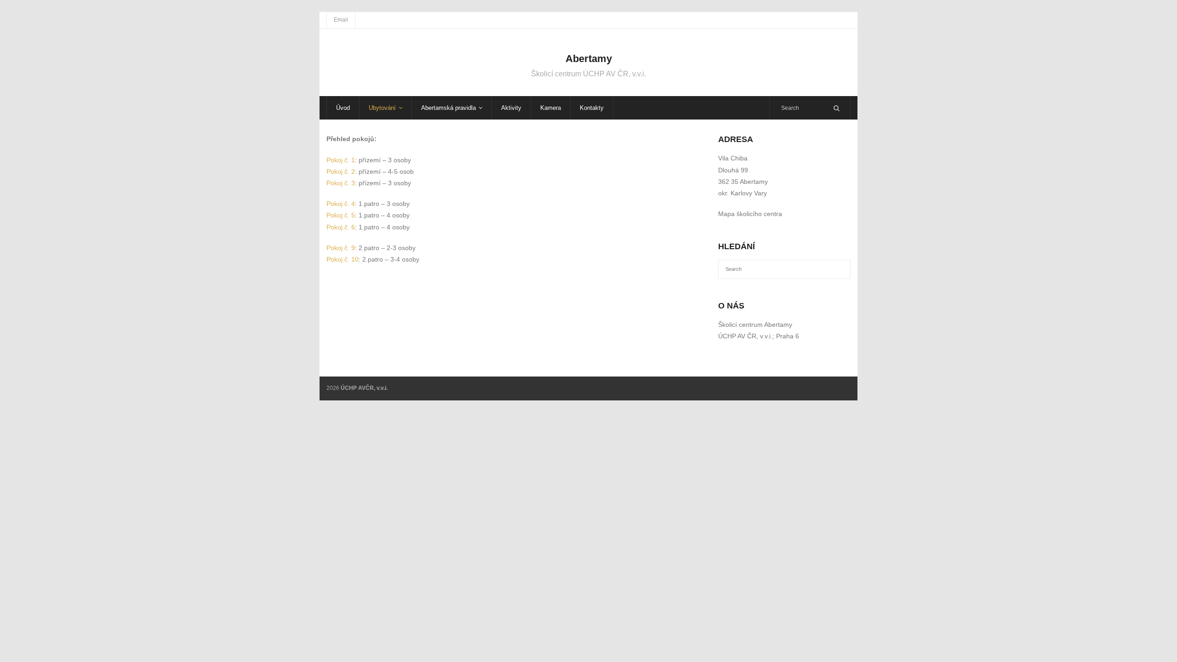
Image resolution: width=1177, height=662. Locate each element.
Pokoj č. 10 (342, 259)
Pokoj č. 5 (340, 215)
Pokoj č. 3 (340, 183)
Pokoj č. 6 (340, 227)
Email (341, 20)
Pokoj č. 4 (340, 203)
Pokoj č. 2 (340, 171)
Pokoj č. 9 (340, 247)
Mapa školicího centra (750, 213)
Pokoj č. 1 (340, 160)
